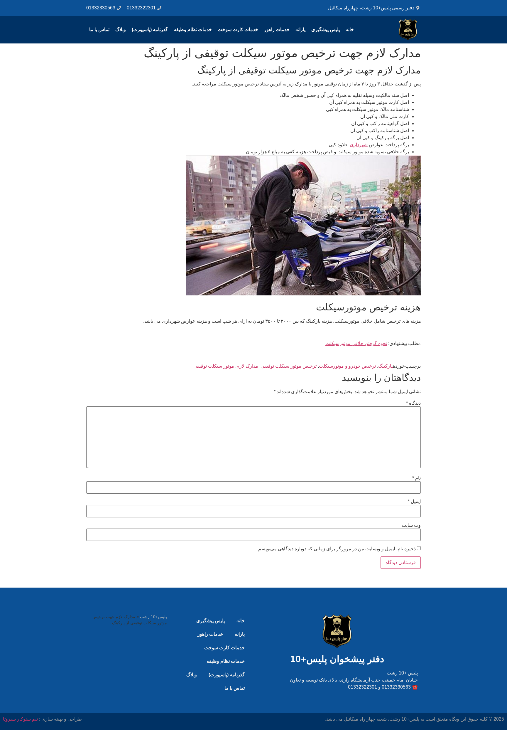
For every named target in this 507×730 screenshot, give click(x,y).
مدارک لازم (247, 366)
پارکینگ (385, 366)
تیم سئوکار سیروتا (20, 718)
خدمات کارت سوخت (238, 29)
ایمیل (414, 501)
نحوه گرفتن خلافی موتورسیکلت (356, 343)
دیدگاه (413, 403)
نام (416, 478)
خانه (350, 29)
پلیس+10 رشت (153, 617)
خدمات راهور (277, 29)
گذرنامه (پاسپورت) (150, 29)
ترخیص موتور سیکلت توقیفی (289, 366)
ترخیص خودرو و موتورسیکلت (347, 366)
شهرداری (359, 144)
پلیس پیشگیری (325, 29)
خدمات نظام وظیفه (193, 29)
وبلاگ (120, 29)
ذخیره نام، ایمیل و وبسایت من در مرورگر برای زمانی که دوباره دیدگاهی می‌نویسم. (336, 548)
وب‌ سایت (411, 525)
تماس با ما (99, 29)
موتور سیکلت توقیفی (213, 366)
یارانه (300, 29)
